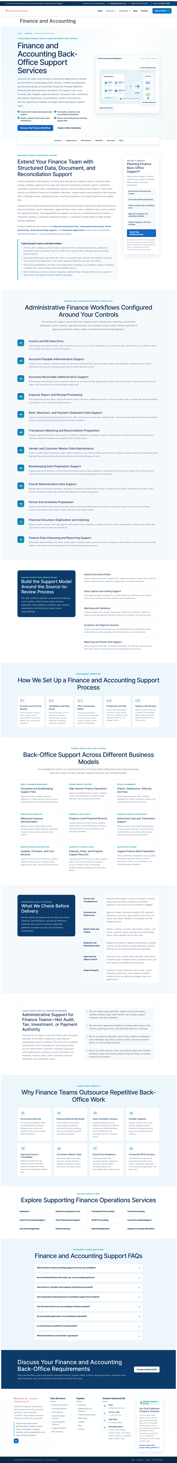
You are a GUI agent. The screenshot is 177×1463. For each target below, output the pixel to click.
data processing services (66, 226)
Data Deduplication (101, 1228)
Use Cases (111, 140)
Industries (123, 11)
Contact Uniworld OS (147, 1369)
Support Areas (71, 140)
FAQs (121, 140)
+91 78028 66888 (115, 1422)
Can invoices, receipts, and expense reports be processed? (65, 1287)
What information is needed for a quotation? (57, 1335)
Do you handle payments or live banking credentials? (62, 1316)
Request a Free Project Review (94, 3)
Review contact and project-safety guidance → (149, 1446)
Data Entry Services (60, 1405)
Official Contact (158, 1460)
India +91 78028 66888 (161, 3)
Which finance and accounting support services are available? (66, 1267)
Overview (58, 140)
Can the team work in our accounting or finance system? (63, 1306)
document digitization (73, 230)
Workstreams (86, 140)
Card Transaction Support (68, 1220)
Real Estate (82, 1418)
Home (100, 11)
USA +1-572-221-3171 (140, 3)
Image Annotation (59, 1428)
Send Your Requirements (136, 233)
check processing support (43, 230)
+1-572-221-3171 (114, 1415)
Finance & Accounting (86, 1415)
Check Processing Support (32, 1220)
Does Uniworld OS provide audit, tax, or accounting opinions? (66, 1277)
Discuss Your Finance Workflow (35, 128)
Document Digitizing (29, 1228)
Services (110, 11)
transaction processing (92, 226)
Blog (135, 11)
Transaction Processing (103, 1211)
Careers (81, 1422)
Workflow (99, 140)
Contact (144, 11)
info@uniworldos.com (118, 3)
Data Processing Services (68, 1211)
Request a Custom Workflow (141, 1228)
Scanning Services (59, 1408)
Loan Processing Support (139, 1220)
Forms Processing (136, 1211)
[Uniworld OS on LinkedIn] (16, 1441)
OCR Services (57, 1412)
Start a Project (160, 11)
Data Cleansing (63, 1228)
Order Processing (100, 1220)
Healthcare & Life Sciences (85, 1409)
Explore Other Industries (69, 128)
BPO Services (57, 1432)
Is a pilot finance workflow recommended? (57, 1326)
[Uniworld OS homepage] (19, 10)
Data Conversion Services (58, 1417)
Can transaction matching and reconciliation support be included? (68, 1297)
